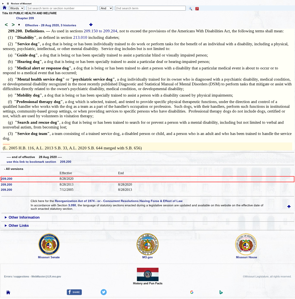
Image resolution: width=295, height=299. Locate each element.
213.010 (80, 37)
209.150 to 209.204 (100, 31)
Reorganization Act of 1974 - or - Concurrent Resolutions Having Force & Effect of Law (118, 201)
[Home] (4, 8)
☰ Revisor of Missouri (18, 3)
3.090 (72, 205)
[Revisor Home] (8, 293)
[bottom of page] (91, 25)
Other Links (19, 226)
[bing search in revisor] (221, 293)
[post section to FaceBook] (74, 294)
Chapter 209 (25, 18)
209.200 (6, 178)
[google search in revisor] (191, 292)
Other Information (24, 217)
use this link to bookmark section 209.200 (39, 161)
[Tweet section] (104, 294)
